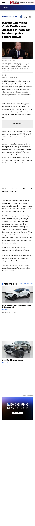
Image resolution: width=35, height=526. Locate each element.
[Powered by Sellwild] (30, 395)
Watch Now (29, 2)
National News (9, 16)
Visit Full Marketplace (26, 283)
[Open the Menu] (3, 2)
